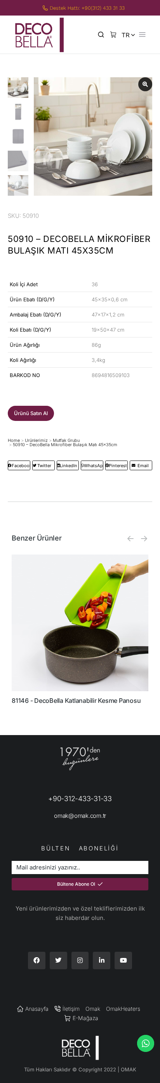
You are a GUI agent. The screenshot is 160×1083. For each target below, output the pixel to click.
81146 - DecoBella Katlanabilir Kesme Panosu (76, 700)
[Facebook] (36, 960)
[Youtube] (123, 960)
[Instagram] (80, 960)
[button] (31, 413)
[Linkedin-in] (101, 960)
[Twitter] (58, 960)
